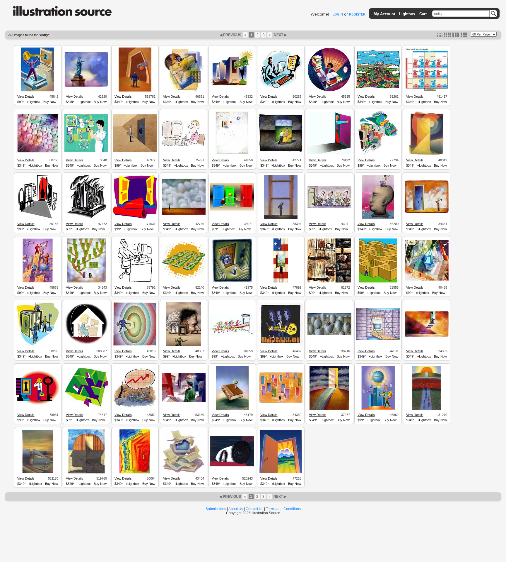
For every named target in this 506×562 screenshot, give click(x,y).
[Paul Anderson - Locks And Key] (86, 281)
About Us (235, 509)
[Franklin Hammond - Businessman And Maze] (378, 281)
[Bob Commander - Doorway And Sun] (426, 154)
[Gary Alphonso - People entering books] (86, 217)
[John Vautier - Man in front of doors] (232, 209)
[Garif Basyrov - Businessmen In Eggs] (329, 334)
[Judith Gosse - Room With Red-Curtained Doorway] (37, 217)
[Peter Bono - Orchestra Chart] (135, 406)
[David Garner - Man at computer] (184, 145)
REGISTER (357, 14)
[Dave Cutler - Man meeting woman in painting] (281, 151)
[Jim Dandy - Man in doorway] (329, 153)
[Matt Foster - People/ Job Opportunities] (37, 345)
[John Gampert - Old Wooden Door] (329, 281)
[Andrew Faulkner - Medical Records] (183, 90)
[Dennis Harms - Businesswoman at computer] (329, 90)
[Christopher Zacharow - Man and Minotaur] (232, 465)
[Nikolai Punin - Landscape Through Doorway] (280, 472)
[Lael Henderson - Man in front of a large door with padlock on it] (135, 90)
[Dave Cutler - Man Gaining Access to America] (280, 281)
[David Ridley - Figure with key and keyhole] (135, 344)
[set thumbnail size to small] (439, 36)
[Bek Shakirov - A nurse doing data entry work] (86, 151)
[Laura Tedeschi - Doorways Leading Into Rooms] (86, 406)
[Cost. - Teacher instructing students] (38, 472)
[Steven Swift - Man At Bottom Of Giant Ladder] (281, 217)
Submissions (216, 509)
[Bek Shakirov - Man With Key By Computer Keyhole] (38, 403)
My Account (384, 14)
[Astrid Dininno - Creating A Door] (426, 408)
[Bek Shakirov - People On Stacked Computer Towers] (38, 281)
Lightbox (407, 14)
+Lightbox (33, 102)
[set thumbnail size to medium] (447, 36)
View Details (26, 96)
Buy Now (49, 102)
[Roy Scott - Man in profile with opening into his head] (86, 472)
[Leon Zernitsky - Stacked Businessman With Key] (134, 472)
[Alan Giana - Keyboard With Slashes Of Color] (38, 152)
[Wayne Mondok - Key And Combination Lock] (135, 151)
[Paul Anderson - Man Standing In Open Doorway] (427, 335)
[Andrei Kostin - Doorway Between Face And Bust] (183, 345)
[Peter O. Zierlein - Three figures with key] (281, 344)
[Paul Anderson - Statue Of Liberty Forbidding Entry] (86, 86)
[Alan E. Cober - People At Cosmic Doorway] (232, 154)
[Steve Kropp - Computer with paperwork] (183, 472)
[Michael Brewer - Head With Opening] (378, 217)
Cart (423, 14)
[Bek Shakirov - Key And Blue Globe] (378, 408)
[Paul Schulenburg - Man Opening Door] (329, 408)
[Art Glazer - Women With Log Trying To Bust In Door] (232, 333)
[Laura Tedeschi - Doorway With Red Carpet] (135, 217)
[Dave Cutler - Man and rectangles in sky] (184, 213)
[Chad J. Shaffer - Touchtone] (184, 278)
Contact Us (254, 509)
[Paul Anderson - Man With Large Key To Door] (427, 212)
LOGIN (338, 14)
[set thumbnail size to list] (464, 36)
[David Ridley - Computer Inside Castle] (378, 339)
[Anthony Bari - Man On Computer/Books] (378, 87)
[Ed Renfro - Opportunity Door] (329, 206)
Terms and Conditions (283, 509)
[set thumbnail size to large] (455, 36)
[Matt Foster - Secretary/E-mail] (281, 87)
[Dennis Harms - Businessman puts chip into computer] (232, 88)
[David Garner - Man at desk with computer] (135, 281)
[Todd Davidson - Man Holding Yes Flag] (184, 401)
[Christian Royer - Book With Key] (232, 408)
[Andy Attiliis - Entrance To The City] (378, 154)
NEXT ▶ (280, 35)
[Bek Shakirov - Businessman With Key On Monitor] (37, 90)
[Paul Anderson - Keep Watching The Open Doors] (281, 402)
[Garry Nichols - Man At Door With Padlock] (232, 281)
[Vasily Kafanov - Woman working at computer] (427, 280)
